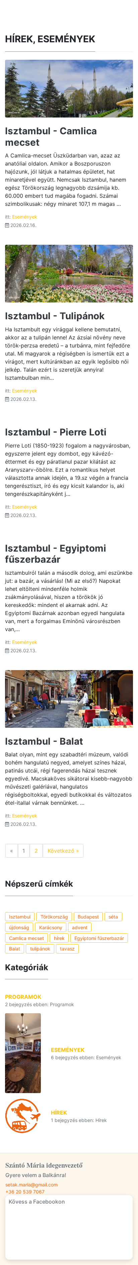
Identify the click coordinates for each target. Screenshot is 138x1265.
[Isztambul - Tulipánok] (69, 273)
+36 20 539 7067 (25, 1191)
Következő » (63, 850)
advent (79, 927)
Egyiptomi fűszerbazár (99, 938)
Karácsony (50, 927)
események (24, 217)
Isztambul (19, 917)
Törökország (54, 917)
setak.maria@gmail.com (31, 1184)
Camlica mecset (26, 938)
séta (113, 917)
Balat (14, 948)
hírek (59, 938)
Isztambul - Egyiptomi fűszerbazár (55, 554)
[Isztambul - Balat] (69, 698)
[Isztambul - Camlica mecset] (69, 88)
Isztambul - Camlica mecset (51, 136)
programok (23, 996)
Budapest (88, 917)
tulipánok (40, 948)
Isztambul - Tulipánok (55, 316)
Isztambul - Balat (44, 741)
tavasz (67, 948)
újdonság (19, 927)
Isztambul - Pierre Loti (56, 432)
